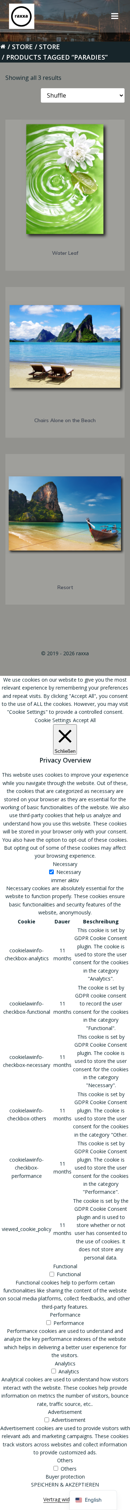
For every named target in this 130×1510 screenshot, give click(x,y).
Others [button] (65, 1460)
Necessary (68, 871)
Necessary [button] (65, 864)
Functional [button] (65, 1266)
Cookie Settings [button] (53, 720)
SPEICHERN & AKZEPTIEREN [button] (65, 1484)
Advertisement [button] (65, 1411)
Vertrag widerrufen (65, 1499)
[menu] (115, 16)
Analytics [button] (65, 1363)
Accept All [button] (84, 720)
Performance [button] (65, 1314)
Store (22, 46)
